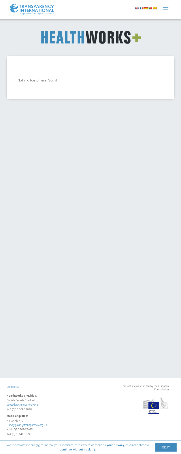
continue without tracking (77, 449)
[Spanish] (155, 8)
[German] (146, 8)
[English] (137, 8)
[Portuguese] (150, 8)
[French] (141, 8)
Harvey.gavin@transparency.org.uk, (27, 425)
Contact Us (13, 386)
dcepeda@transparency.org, (23, 404)
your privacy (115, 445)
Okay (166, 447)
